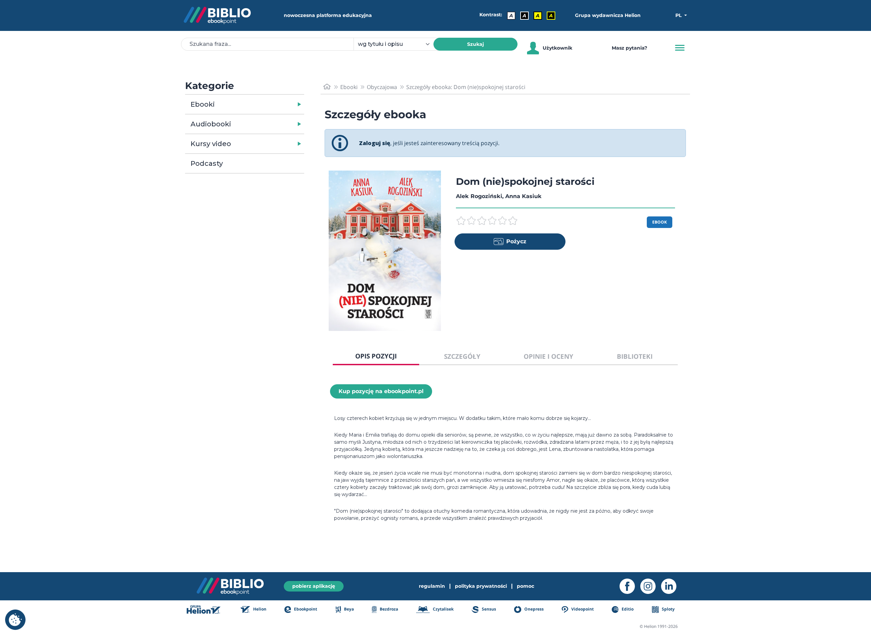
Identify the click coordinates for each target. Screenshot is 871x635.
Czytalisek (443, 609)
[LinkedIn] (671, 586)
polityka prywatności (481, 586)
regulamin (432, 586)
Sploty (668, 609)
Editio (627, 609)
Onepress (533, 609)
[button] (262, 104)
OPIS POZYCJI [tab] (376, 355)
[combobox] (397, 44)
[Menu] (680, 48)
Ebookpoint (305, 609)
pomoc (525, 586)
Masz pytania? (629, 48)
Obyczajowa (382, 87)
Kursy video (211, 144)
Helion (259, 609)
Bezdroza (388, 609)
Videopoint (582, 609)
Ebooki (203, 104)
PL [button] (679, 15)
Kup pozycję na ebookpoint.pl (381, 391)
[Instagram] (650, 586)
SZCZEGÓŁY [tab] (462, 356)
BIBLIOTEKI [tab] (635, 356)
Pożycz (516, 241)
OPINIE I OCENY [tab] (548, 356)
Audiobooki (211, 124)
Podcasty (207, 163)
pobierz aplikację (313, 586)
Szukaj (475, 44)
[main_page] (327, 87)
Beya (348, 609)
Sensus (488, 609)
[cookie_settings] (15, 620)
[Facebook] (630, 586)
